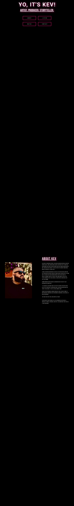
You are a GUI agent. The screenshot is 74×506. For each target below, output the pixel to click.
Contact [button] (45, 24)
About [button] (30, 18)
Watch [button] (29, 24)
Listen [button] (44, 18)
